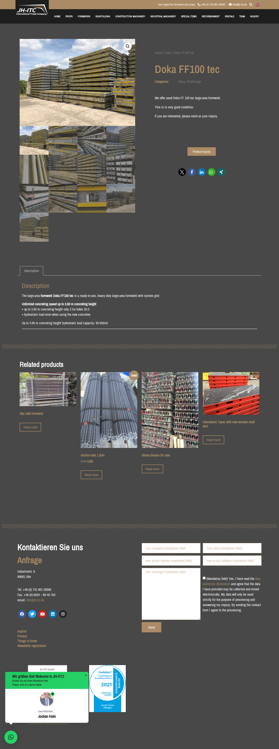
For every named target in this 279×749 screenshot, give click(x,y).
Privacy (22, 636)
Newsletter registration (31, 645)
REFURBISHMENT (211, 16)
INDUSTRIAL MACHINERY (163, 16)
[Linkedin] (53, 614)
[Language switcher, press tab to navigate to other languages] (257, 4)
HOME (57, 16)
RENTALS (229, 16)
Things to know (27, 640)
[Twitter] (32, 614)
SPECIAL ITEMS (189, 16)
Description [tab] (31, 270)
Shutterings (194, 81)
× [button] (86, 675)
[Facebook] (22, 614)
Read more (30, 427)
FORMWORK (84, 16)
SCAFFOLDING (102, 16)
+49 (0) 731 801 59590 (213, 4)
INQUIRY (254, 16)
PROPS (69, 16)
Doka (168, 52)
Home (158, 52)
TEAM (242, 16)
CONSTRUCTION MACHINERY (130, 16)
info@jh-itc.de (239, 4)
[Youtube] (42, 614)
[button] (128, 46)
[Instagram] (63, 614)
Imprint (21, 631)
